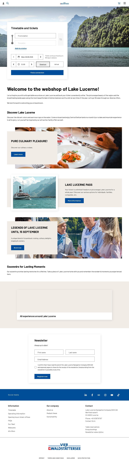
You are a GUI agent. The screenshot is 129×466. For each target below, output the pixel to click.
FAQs (10, 420)
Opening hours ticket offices (19, 417)
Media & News (52, 413)
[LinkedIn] (85, 396)
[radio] (43, 64)
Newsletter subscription (94, 432)
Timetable (12, 410)
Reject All (98, 459)
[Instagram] (104, 396)
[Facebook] (91, 396)
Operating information (16, 413)
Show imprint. (30, 464)
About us (50, 410)
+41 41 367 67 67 (96, 418)
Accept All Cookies (113, 459)
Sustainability (52, 417)
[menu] (125, 3)
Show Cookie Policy (19, 464)
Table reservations (92, 427)
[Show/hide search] (7, 3)
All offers (11, 431)
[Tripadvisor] (98, 396)
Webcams (12, 427)
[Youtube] (111, 396)
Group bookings (91, 429)
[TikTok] (117, 396)
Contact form (90, 421)
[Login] (3, 3)
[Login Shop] (119, 3)
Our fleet (11, 424)
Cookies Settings (83, 459)
